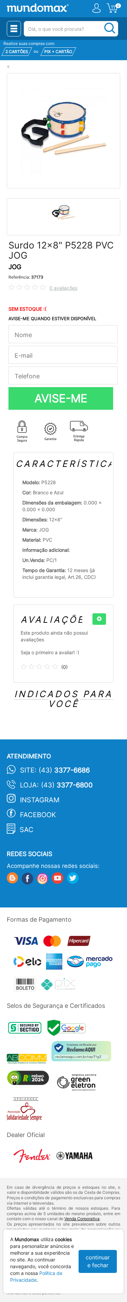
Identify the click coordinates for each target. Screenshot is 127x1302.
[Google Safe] (68, 1030)
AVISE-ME (61, 398)
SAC (27, 830)
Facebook (38, 815)
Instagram (40, 800)
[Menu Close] (14, 29)
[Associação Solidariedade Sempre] (26, 1111)
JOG (14, 267)
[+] (99, 619)
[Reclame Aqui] (82, 1053)
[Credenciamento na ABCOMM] (29, 1059)
